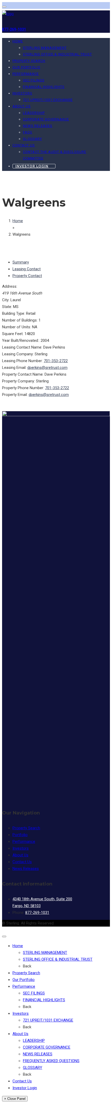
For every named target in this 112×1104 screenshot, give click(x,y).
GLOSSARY (32, 139)
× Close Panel (15, 1099)
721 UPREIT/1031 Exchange (48, 1020)
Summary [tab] (21, 262)
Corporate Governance (46, 1047)
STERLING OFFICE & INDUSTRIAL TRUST (57, 54)
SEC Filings (34, 80)
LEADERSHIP (34, 113)
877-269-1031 (14, 29)
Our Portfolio (26, 67)
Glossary (32, 1067)
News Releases (37, 126)
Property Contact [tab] (27, 275)
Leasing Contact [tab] (27, 269)
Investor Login (31, 166)
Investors (22, 93)
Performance (26, 74)
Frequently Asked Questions (51, 1060)
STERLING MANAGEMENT (45, 48)
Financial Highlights (44, 87)
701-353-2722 (56, 360)
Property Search (29, 61)
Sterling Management (45, 952)
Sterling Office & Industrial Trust (57, 959)
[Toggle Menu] (4, 7)
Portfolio (20, 834)
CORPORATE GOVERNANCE (46, 119)
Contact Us (24, 145)
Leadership (34, 1040)
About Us (22, 106)
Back (27, 966)
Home (18, 41)
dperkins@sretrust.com (47, 367)
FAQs (27, 132)
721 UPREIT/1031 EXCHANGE (48, 100)
